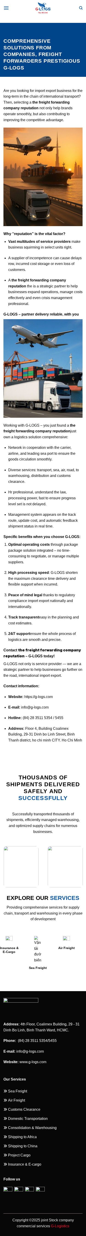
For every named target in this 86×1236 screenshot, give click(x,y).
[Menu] (6, 7)
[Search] (81, 8)
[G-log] (43, 8)
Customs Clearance (58, 950)
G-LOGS (32, 425)
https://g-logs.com (38, 697)
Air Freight (29, 948)
